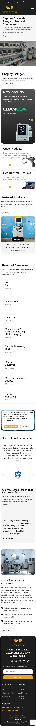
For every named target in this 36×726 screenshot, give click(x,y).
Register (9, 2)
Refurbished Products (22, 697)
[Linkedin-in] (20, 661)
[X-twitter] (12, 661)
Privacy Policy (18, 717)
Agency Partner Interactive (10, 722)
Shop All (21, 689)
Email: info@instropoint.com (12, 707)
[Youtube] (24, 661)
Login (17, 2)
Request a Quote (18, 239)
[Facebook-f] (8, 661)
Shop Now (8, 37)
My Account (26, 2)
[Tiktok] (28, 661)
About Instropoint (8, 693)
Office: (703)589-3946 (10, 710)
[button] (3, 475)
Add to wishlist (29, 222)
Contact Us (6, 697)
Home (4, 689)
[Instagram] (16, 661)
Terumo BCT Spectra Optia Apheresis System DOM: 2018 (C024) (18, 246)
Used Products (23, 693)
